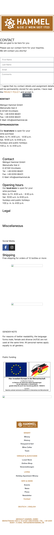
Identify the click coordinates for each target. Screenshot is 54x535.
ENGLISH (32, 506)
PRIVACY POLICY (12, 92)
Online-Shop (27, 463)
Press (27, 492)
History (27, 440)
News (27, 488)
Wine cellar (27, 447)
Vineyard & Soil (27, 444)
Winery (27, 437)
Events (27, 485)
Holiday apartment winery (27, 476)
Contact (27, 499)
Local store (27, 460)
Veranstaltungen (27, 467)
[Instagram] (12, 247)
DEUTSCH (22, 506)
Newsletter (27, 495)
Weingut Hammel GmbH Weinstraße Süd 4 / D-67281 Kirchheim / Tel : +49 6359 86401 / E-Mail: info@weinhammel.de (27, 521)
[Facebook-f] (6, 247)
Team (27, 451)
